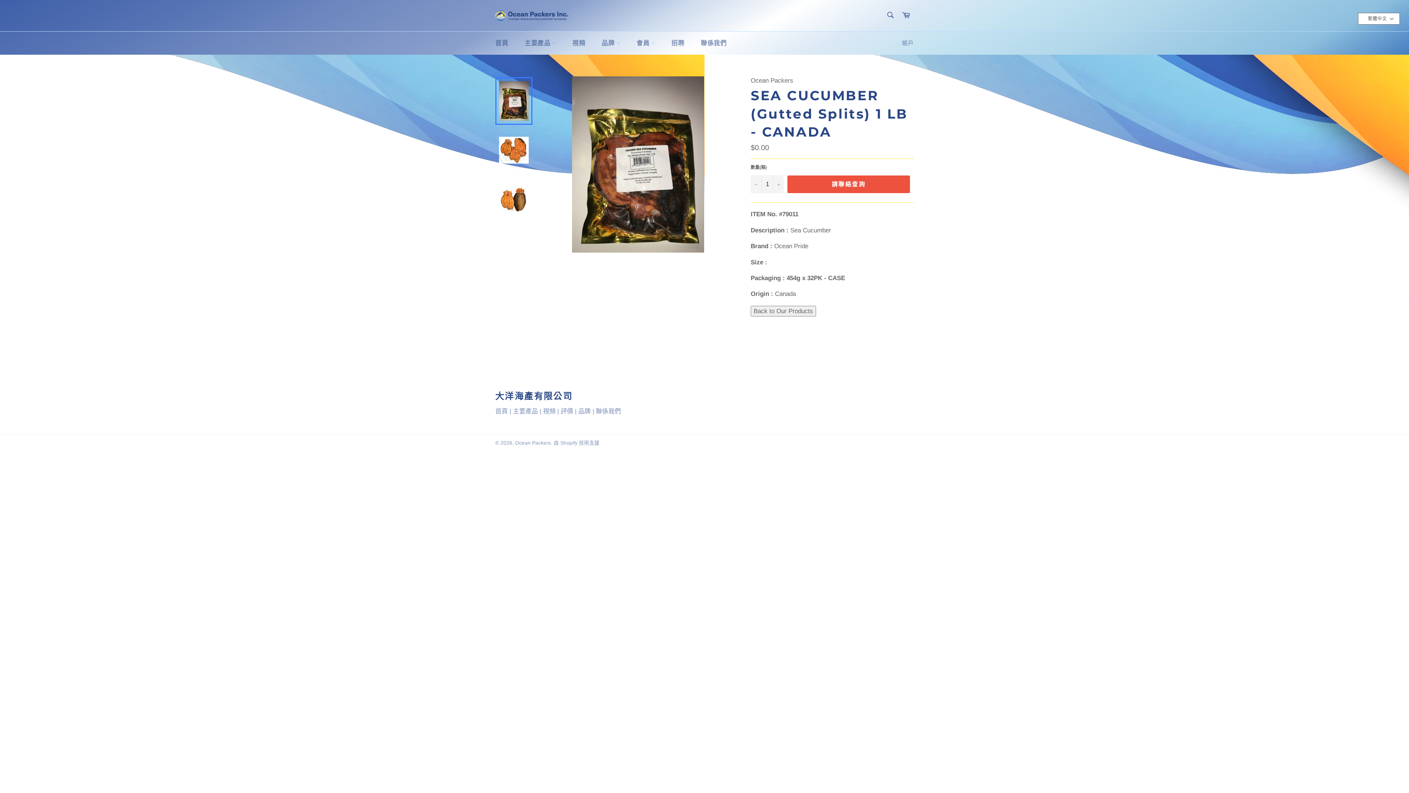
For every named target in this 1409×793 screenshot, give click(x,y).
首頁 (501, 43)
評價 (567, 411)
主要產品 (539, 43)
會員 (644, 43)
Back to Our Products (783, 311)
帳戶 (908, 43)
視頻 (578, 43)
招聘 (677, 43)
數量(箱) (759, 167)
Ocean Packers (533, 443)
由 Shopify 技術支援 (577, 443)
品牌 (609, 43)
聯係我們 (714, 43)
